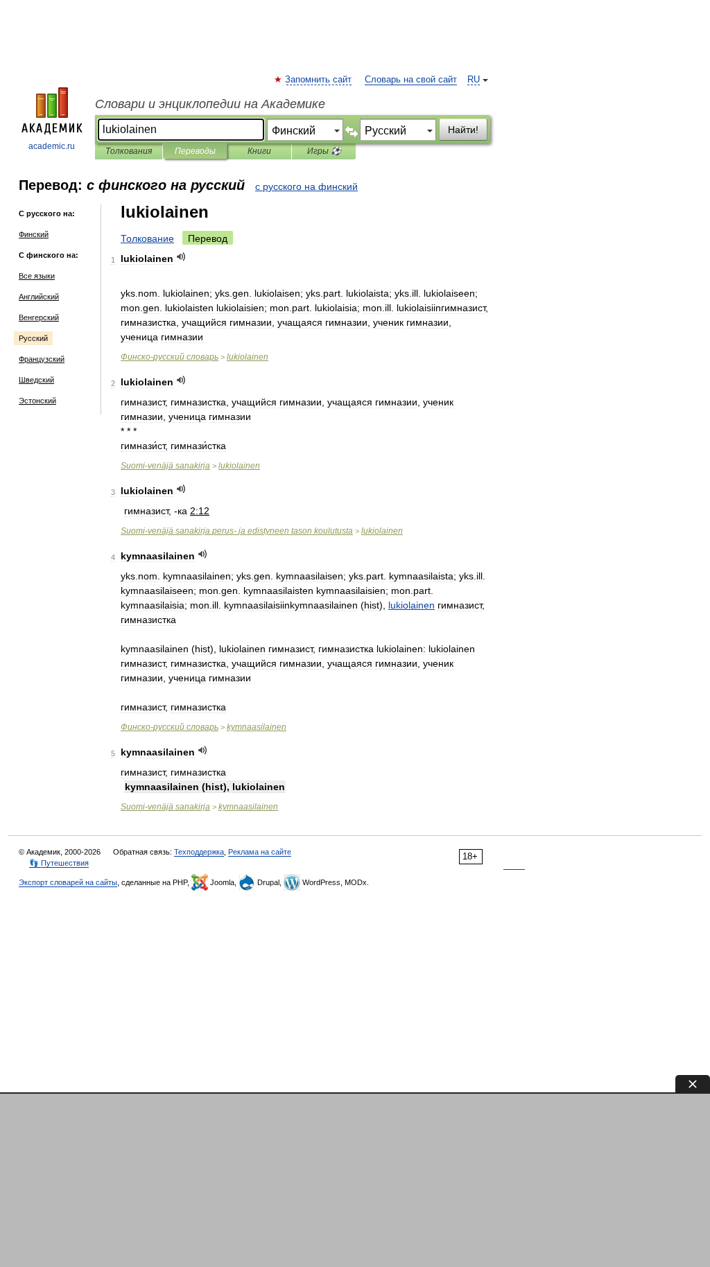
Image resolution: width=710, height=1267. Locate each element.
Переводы (195, 151)
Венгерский (39, 317)
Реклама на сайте (259, 852)
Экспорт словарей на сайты (68, 882)
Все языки (37, 276)
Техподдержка (199, 852)
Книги (259, 151)
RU (473, 80)
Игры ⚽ (324, 151)
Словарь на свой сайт (411, 80)
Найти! (463, 129)
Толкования (128, 151)
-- (237, 531)
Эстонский (37, 400)
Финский (34, 234)
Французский (41, 359)
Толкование (147, 238)
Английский (39, 296)
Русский (33, 338)
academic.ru (51, 146)
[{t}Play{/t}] (181, 257)
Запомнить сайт (319, 80)
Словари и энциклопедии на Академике (210, 104)
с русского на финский (306, 186)
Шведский (36, 380)
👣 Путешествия (59, 863)
